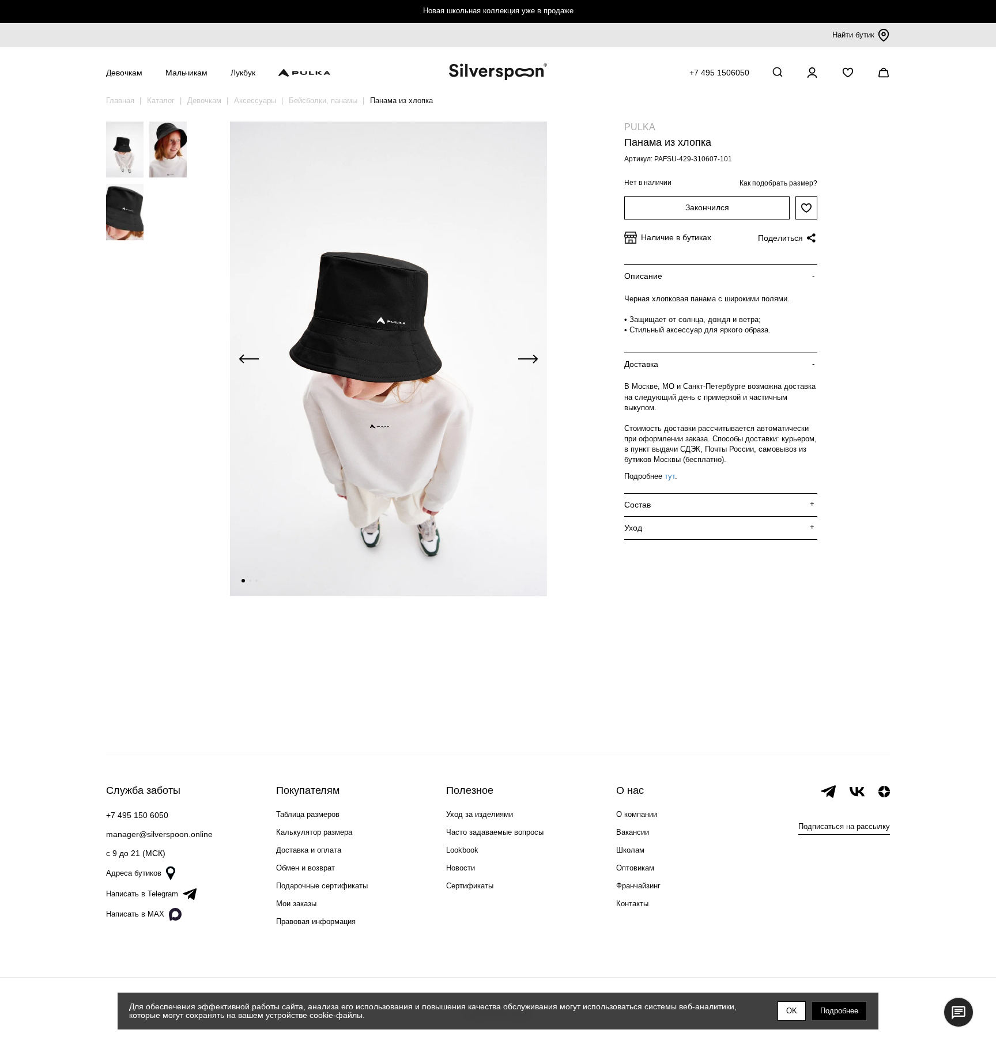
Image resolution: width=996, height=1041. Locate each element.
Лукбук (243, 72)
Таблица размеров (307, 814)
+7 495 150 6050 (137, 815)
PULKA (639, 127)
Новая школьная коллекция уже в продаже (498, 10)
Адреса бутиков (133, 873)
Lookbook (462, 850)
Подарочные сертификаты (322, 885)
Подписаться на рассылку (844, 826)
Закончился (707, 207)
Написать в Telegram (142, 893)
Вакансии (632, 832)
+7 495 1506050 (719, 72)
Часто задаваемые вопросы (495, 832)
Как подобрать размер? (778, 183)
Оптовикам (635, 868)
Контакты (632, 903)
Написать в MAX (135, 914)
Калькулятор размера (314, 832)
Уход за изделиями (479, 814)
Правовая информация (316, 921)
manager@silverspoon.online (159, 834)
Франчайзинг (638, 885)
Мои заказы (296, 903)
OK (791, 1010)
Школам (630, 850)
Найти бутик (853, 35)
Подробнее (839, 1010)
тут (670, 476)
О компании (636, 814)
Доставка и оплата (308, 850)
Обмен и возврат (305, 868)
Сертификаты (469, 885)
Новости (460, 868)
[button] (243, 580)
